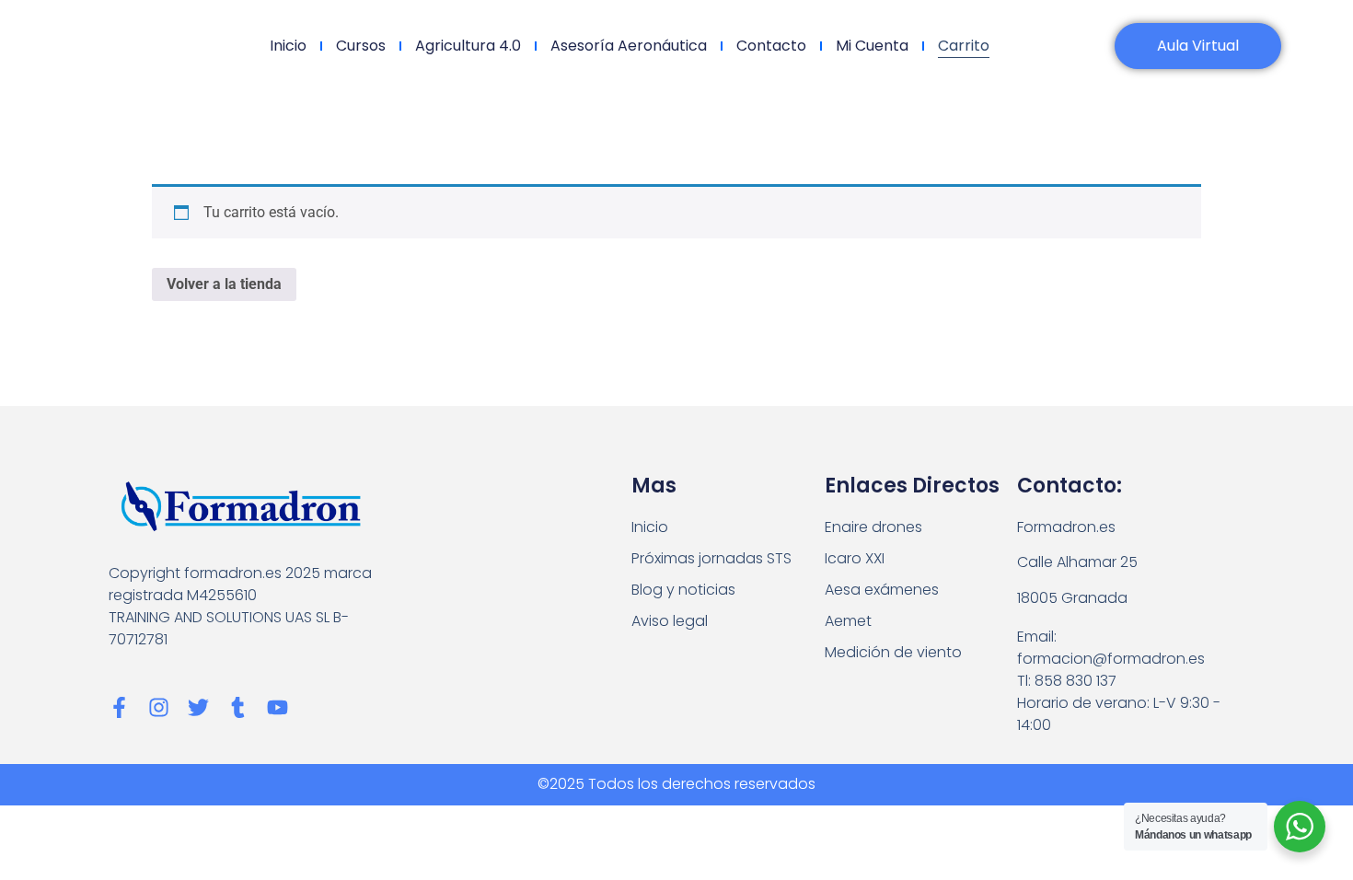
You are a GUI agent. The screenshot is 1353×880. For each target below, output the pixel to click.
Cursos (361, 45)
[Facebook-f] (119, 707)
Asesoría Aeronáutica (628, 45)
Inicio (288, 45)
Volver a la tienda (224, 284)
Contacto (771, 45)
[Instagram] (158, 707)
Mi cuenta (872, 45)
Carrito (963, 45)
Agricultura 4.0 (468, 45)
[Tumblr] (238, 707)
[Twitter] (198, 707)
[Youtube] (277, 707)
